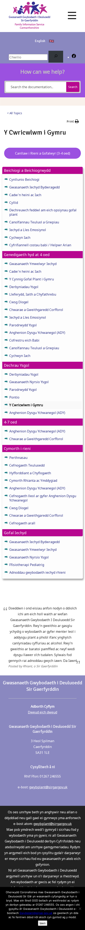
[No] (80, 908)
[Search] (55, 57)
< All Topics (14, 113)
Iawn (43, 923)
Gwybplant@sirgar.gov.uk (36, 913)
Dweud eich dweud (42, 712)
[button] (73, 121)
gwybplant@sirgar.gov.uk (48, 787)
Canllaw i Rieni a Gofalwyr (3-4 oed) (42, 153)
